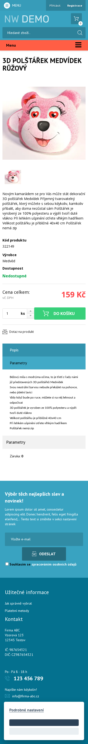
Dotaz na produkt (21, 332)
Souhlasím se (43, 564)
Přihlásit (54, 5)
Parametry (18, 362)
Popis (14, 349)
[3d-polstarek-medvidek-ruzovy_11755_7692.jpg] (44, 123)
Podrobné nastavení (26, 710)
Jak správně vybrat (18, 603)
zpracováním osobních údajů (54, 564)
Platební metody (17, 610)
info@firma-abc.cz (25, 696)
